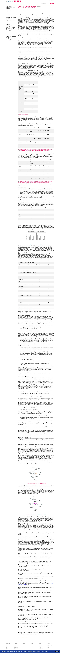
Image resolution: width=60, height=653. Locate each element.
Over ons (7, 3)
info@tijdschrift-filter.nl (25, 637)
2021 (6, 649)
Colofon (15, 646)
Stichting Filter (16, 647)
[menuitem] (8, 3)
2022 (6, 648)
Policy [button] (47, 651)
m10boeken (15, 649)
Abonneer (11, 3)
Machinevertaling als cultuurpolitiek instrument (10, 10)
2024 (6, 646)
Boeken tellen (10, 16)
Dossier (48, 647)
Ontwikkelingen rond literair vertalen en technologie (11, 14)
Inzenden (15, 3)
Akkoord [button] (57, 651)
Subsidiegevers (16, 648)
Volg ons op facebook (51, 0)
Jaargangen (8, 643)
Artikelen (40, 647)
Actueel (48, 646)
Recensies (48, 648)
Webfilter (30, 3)
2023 (6, 647)
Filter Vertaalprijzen (21, 3)
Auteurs (40, 646)
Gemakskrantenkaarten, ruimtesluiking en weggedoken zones (11, 25)
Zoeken (52, 3)
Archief (26, 3)
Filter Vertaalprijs (41, 648)
